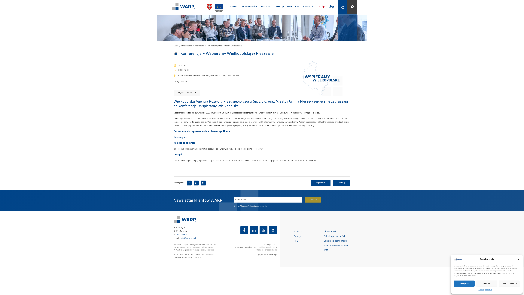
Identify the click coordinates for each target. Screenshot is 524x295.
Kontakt (308, 7)
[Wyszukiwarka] (352, 7)
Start (176, 46)
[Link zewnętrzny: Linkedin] (254, 230)
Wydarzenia (186, 46)
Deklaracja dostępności (335, 241)
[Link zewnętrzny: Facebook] (244, 230)
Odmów (486, 284)
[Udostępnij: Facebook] (189, 183)
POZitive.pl (273, 255)
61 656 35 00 (182, 235)
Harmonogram (180, 137)
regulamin (263, 206)
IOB (297, 7)
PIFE (289, 7)
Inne (185, 81)
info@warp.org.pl (188, 238)
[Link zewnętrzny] (331, 6)
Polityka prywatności (485, 290)
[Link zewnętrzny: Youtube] (263, 230)
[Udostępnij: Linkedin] (196, 183)
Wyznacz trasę (185, 93)
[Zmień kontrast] (342, 7)
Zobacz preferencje (509, 284)
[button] (518, 259)
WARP (233, 7)
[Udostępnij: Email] (203, 183)
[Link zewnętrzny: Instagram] (273, 230)
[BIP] (322, 6)
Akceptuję (464, 284)
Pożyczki (266, 7)
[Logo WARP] (183, 7)
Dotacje (279, 7)
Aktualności (249, 7)
